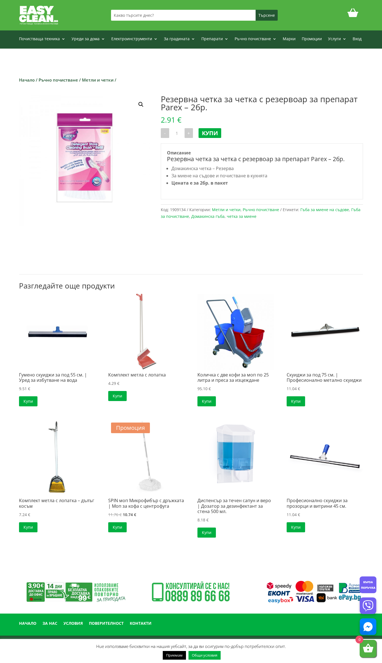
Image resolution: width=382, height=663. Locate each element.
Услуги (334, 39)
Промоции (312, 39)
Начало (27, 80)
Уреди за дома (86, 39)
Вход (357, 39)
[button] (141, 104)
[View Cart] (353, 15)
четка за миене (241, 216)
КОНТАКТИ (141, 623)
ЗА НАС (50, 623)
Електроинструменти (131, 39)
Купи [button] (28, 401)
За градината (177, 39)
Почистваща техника (39, 39)
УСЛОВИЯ (73, 623)
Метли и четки (98, 80)
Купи (210, 133)
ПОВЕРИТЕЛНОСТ (106, 623)
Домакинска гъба (208, 216)
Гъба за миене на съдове (324, 209)
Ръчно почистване (253, 39)
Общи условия (204, 655)
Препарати (212, 39)
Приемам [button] (174, 655)
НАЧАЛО (27, 623)
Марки (289, 39)
